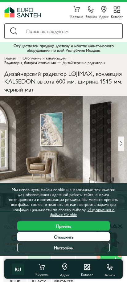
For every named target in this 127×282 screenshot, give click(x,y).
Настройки (63, 247)
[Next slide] (121, 144)
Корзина (76, 16)
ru (18, 269)
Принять (63, 226)
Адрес (104, 16)
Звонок (91, 16)
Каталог (117, 16)
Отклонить (63, 237)
